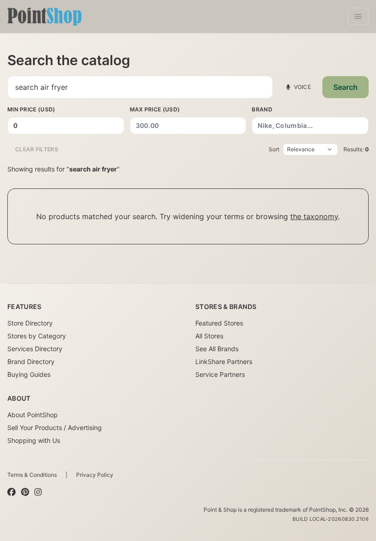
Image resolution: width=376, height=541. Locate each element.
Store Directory (30, 323)
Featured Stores (219, 323)
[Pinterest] (25, 492)
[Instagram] (38, 492)
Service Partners (220, 374)
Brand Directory (31, 361)
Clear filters (36, 149)
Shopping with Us (33, 440)
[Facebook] (11, 492)
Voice (302, 86)
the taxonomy (314, 216)
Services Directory (34, 349)
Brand (262, 109)
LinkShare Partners (223, 361)
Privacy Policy (94, 474)
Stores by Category (36, 336)
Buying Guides (28, 374)
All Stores (209, 336)
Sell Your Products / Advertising (54, 427)
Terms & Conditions (32, 474)
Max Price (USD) (155, 109)
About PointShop (32, 415)
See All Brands (216, 349)
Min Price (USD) (31, 109)
